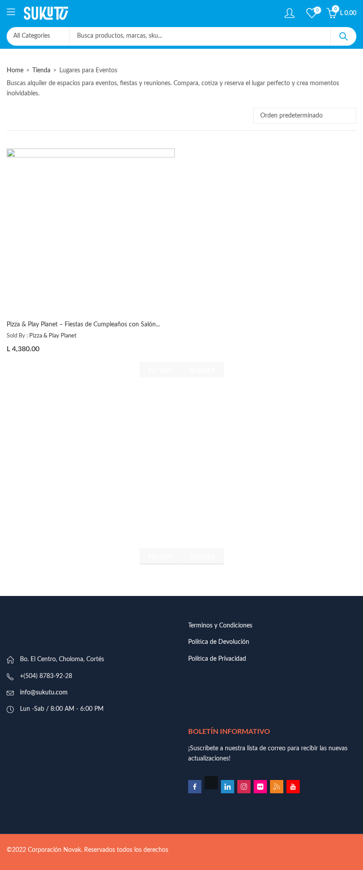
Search (343, 36)
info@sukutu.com (44, 693)
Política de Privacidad (217, 659)
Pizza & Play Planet (53, 336)
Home (15, 70)
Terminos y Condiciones (220, 626)
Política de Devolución (218, 642)
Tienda (41, 70)
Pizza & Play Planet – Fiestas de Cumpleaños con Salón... (83, 324)
